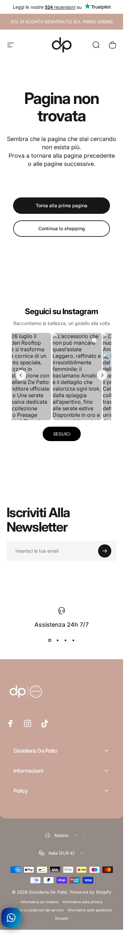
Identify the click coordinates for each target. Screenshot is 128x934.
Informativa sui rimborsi (40, 902)
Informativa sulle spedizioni (90, 910)
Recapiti (61, 918)
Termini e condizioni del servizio (37, 910)
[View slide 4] (73, 640)
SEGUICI (61, 434)
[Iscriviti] (104, 551)
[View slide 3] (66, 640)
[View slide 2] (58, 640)
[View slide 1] (50, 640)
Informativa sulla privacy (83, 902)
